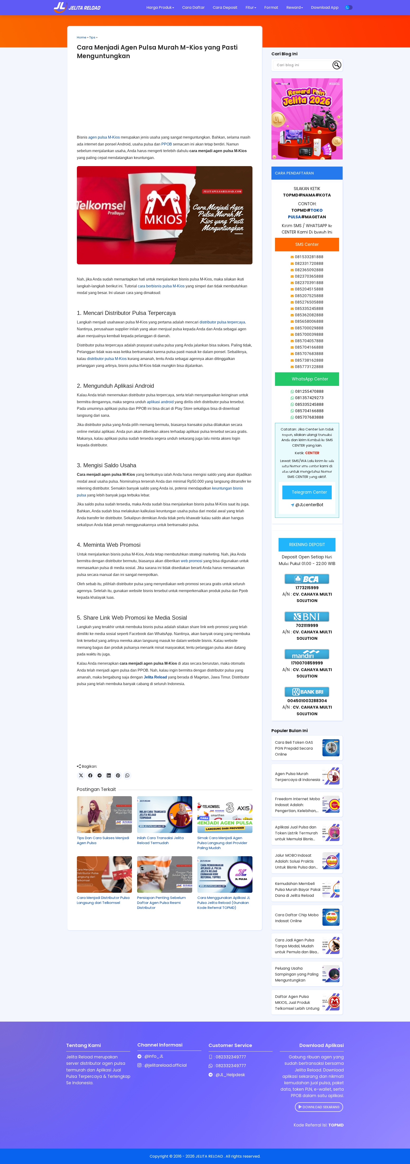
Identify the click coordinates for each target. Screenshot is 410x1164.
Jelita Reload (155, 677)
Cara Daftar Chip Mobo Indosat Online (297, 918)
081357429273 (309, 397)
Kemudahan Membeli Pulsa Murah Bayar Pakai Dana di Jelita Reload (297, 889)
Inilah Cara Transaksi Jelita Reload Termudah (160, 840)
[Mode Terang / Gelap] (349, 7)
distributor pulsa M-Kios (107, 359)
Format (271, 7)
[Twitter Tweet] (81, 775)
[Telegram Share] (99, 775)
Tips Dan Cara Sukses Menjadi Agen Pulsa (103, 840)
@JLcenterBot (309, 505)
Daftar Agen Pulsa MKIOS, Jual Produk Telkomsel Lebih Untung (297, 1002)
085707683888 (309, 417)
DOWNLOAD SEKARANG (321, 1107)
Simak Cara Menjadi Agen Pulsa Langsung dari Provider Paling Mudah (222, 842)
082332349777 (231, 1057)
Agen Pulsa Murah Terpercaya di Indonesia (297, 776)
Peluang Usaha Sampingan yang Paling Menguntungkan (296, 974)
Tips (92, 37)
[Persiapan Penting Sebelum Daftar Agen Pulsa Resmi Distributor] (164, 874)
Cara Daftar (193, 7)
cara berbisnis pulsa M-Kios (161, 286)
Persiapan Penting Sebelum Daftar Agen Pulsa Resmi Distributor (161, 902)
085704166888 (309, 410)
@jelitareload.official (165, 1065)
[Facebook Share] (90, 775)
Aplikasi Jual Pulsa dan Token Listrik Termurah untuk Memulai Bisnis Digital (296, 833)
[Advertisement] (164, 101)
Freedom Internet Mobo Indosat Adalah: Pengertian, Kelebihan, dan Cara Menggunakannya (297, 805)
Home (81, 37)
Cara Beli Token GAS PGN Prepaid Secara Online (294, 748)
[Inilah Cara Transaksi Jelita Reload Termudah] (164, 814)
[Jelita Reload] (77, 8)
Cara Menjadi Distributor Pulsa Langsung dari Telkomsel (103, 900)
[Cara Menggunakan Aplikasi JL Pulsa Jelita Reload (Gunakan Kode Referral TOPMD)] (224, 874)
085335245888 (309, 404)
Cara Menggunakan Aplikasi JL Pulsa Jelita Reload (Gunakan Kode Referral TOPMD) (223, 902)
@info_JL (153, 1056)
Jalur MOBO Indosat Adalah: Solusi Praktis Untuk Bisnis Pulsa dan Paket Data (295, 861)
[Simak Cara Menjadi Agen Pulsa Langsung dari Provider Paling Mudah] (224, 814)
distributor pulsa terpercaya (222, 322)
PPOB (166, 144)
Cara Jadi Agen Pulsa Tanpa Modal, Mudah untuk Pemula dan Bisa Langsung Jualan (296, 946)
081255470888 (309, 391)
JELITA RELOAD (210, 1156)
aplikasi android (160, 402)
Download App (325, 7)
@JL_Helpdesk (230, 1075)
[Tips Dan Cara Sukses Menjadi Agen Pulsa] (104, 814)
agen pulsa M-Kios (104, 137)
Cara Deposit (225, 7)
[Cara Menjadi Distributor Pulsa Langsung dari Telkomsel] (104, 874)
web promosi (191, 561)
